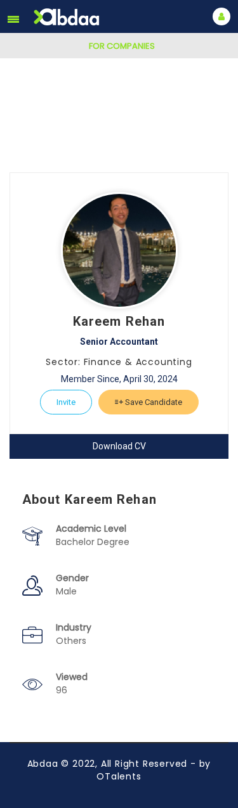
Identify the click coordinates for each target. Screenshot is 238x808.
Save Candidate (152, 402)
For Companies (122, 46)
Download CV (119, 446)
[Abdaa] (67, 17)
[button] (13, 19)
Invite (66, 402)
